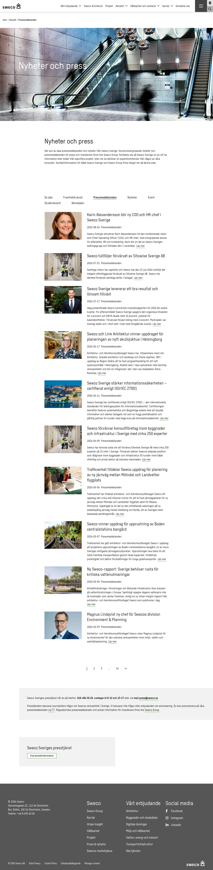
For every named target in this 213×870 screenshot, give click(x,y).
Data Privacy (34, 863)
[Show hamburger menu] (201, 6)
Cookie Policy (50, 863)
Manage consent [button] (92, 863)
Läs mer (140, 245)
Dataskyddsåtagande (71, 863)
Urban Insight (95, 824)
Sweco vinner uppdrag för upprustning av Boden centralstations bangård (126, 526)
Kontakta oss (183, 5)
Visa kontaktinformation (42, 755)
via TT (51, 709)
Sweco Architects (93, 5)
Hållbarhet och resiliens (143, 5)
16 (117, 668)
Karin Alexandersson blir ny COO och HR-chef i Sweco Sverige (124, 217)
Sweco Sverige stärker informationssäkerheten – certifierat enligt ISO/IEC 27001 (127, 386)
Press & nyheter (96, 844)
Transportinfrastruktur (139, 844)
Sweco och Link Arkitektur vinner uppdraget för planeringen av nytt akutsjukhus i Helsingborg (125, 336)
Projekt (109, 5)
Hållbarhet (93, 831)
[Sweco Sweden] (12, 6)
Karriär (165, 5)
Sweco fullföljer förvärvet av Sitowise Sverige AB (126, 255)
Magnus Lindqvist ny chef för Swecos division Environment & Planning (123, 617)
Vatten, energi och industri (142, 837)
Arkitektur (132, 811)
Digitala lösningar (136, 824)
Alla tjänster (133, 851)
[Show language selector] (210, 3)
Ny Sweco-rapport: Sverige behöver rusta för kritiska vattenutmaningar (123, 572)
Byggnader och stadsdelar (142, 817)
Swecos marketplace (99, 851)
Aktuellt (120, 5)
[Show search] (210, 9)
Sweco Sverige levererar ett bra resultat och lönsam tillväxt (122, 291)
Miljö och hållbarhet (138, 831)
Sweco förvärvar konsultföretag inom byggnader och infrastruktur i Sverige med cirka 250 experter (127, 431)
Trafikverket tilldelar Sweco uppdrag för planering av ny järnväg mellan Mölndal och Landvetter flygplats (127, 474)
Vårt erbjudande (69, 5)
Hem (5, 19)
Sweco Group (152, 709)
